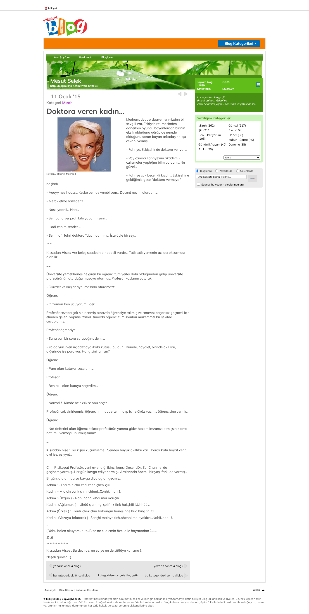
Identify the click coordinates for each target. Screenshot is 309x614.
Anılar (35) (205, 149)
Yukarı (256, 589)
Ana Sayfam (62, 57)
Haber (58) (235, 135)
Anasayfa (50, 590)
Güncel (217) (237, 125)
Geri (180, 94)
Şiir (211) (204, 130)
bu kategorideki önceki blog (71, 575)
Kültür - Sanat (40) (241, 139)
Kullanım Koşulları (87, 590)
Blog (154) (235, 130)
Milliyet (52, 8)
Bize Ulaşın (66, 590)
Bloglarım (107, 57)
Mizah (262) (206, 125)
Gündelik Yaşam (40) (212, 144)
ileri (186, 94)
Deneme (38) (237, 144)
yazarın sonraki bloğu (168, 566)
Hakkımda (85, 57)
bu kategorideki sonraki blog (164, 575)
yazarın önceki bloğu (67, 566)
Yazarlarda (226, 170)
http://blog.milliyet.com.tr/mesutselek (74, 85)
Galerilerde (246, 170)
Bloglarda (206, 170)
